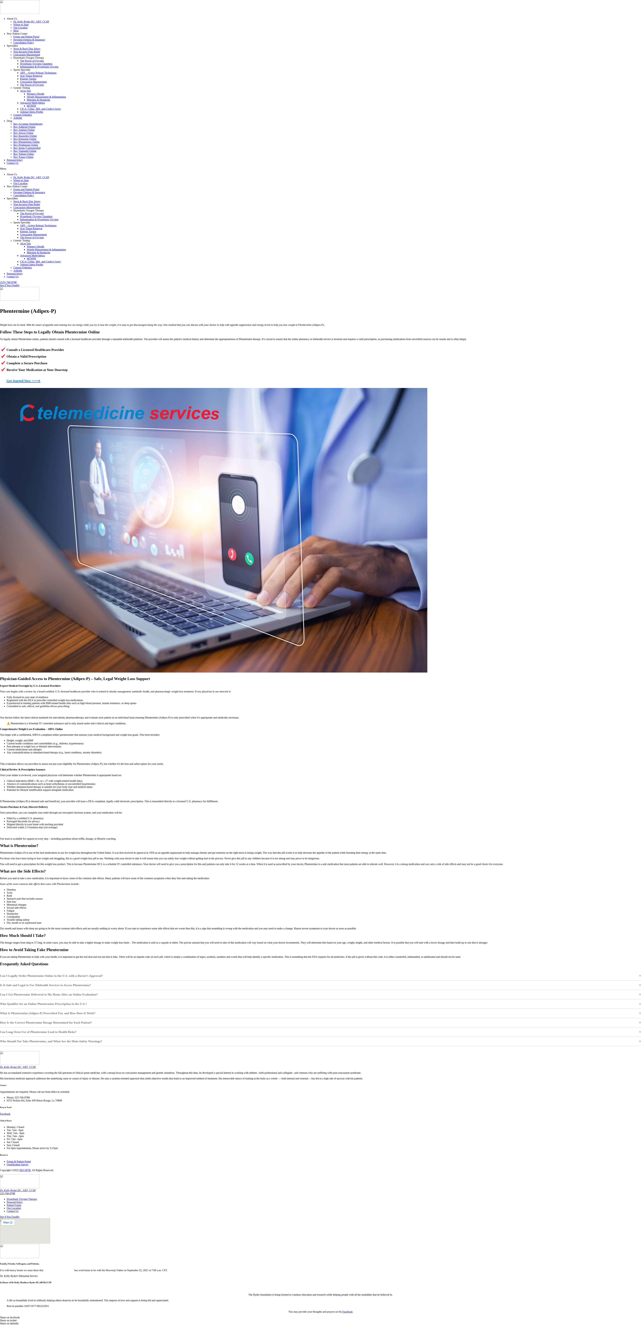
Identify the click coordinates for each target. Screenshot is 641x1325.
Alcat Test (25, 90)
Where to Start (21, 24)
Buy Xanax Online (23, 157)
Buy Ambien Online (24, 129)
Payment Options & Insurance (29, 39)
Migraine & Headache (38, 99)
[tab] (320, 1067)
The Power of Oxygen (32, 60)
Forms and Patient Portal (26, 36)
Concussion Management (26, 54)
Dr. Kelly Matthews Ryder (59, 1270)
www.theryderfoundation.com (320, 1289)
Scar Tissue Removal (31, 75)
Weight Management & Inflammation (46, 96)
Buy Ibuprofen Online (25, 136)
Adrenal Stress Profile (31, 111)
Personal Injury (15, 160)
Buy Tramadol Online (24, 151)
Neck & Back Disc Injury (26, 48)
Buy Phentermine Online (26, 142)
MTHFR (31, 105)
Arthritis (17, 117)
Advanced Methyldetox (32, 102)
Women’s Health (35, 93)
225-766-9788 (7, 1193)
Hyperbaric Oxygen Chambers (36, 63)
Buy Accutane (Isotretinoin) (28, 123)
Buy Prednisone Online (25, 145)
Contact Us (13, 163)
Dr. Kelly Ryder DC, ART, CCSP (31, 21)
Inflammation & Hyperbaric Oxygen (39, 66)
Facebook (347, 1311)
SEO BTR (25, 1170)
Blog (16, 30)
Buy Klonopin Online (24, 139)
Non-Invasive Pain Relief (26, 51)
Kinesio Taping (28, 78)
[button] (320, 168)
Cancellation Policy (23, 42)
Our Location (20, 27)
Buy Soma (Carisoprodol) (27, 148)
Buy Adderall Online (24, 126)
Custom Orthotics (22, 114)
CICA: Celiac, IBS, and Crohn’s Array (40, 108)
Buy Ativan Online (23, 132)
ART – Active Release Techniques (38, 72)
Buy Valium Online (23, 154)
